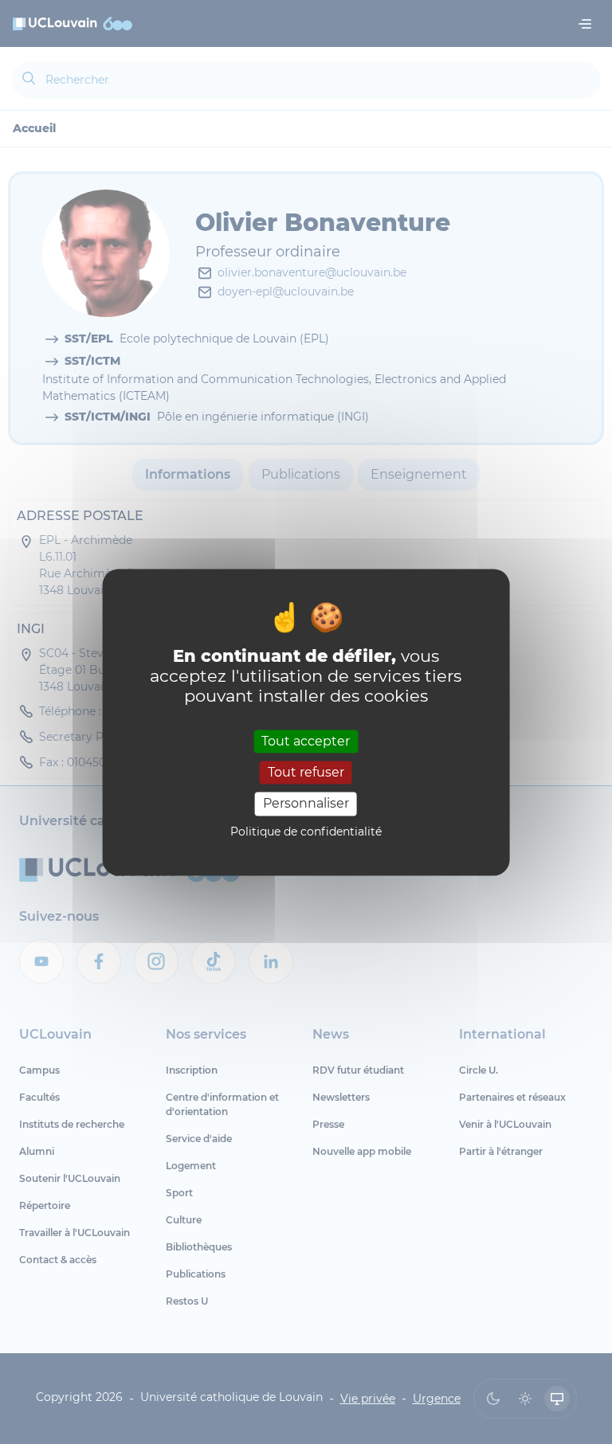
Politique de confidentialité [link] (306, 831)
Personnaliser (306, 804)
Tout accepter (305, 741)
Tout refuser (306, 773)
